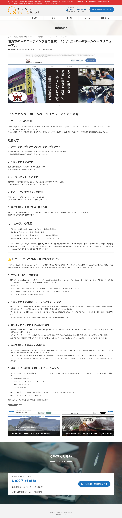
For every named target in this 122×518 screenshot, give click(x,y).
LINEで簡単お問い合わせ (103, 9)
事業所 (20, 404)
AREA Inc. (64, 514)
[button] (94, 484)
